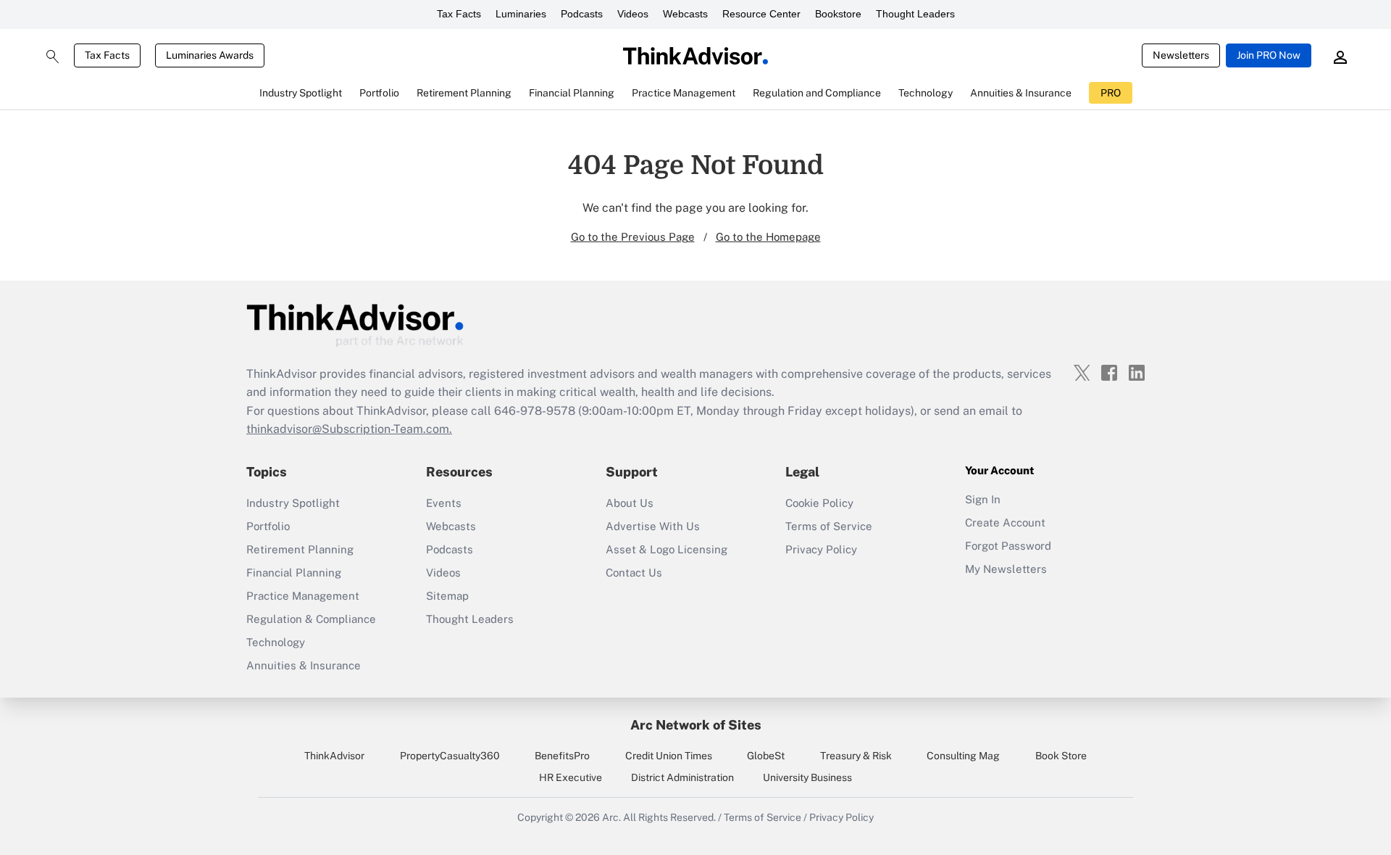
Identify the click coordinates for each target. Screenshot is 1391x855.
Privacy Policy (821, 549)
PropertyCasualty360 (450, 755)
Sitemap (447, 596)
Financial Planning (293, 572)
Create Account (1005, 522)
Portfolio (268, 526)
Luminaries (521, 14)
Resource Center (761, 14)
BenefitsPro (562, 755)
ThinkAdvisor (334, 755)
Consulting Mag (963, 755)
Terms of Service (828, 526)
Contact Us (634, 572)
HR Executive (570, 777)
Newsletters (1181, 55)
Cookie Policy (819, 503)
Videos (632, 14)
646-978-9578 (534, 411)
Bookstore (838, 14)
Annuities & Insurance (303, 665)
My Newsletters (1006, 569)
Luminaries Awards (210, 55)
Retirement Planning (300, 549)
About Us (629, 503)
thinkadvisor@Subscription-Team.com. (349, 429)
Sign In (983, 499)
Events (443, 503)
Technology (275, 642)
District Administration (682, 777)
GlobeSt (766, 755)
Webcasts (685, 14)
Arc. (611, 817)
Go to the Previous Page (633, 237)
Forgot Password (1008, 546)
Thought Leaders (915, 14)
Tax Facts (459, 14)
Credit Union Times (668, 755)
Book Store (1061, 755)
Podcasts (582, 14)
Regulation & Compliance (311, 619)
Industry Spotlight (293, 503)
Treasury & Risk (856, 755)
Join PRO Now (1268, 55)
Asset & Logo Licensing (666, 549)
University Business (807, 777)
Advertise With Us (653, 526)
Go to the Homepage (768, 237)
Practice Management (302, 596)
